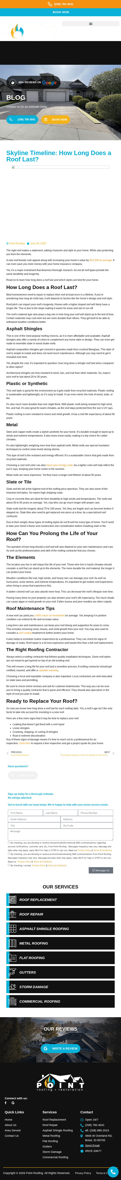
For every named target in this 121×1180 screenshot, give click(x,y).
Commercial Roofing (39, 1001)
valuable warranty (48, 670)
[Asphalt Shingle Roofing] (12, 929)
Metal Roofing (33, 943)
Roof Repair (31, 914)
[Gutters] (12, 972)
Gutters (27, 972)
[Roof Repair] (12, 914)
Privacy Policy (84, 850)
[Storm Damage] (12, 987)
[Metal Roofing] (12, 943)
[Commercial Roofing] (12, 1001)
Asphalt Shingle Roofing (44, 929)
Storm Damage (33, 987)
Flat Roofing (32, 958)
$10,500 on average (100, 260)
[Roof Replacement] (12, 900)
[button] (90, 23)
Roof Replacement (38, 900)
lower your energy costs (59, 465)
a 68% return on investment (49, 615)
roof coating (25, 633)
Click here (24, 743)
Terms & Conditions (102, 850)
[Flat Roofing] (12, 958)
